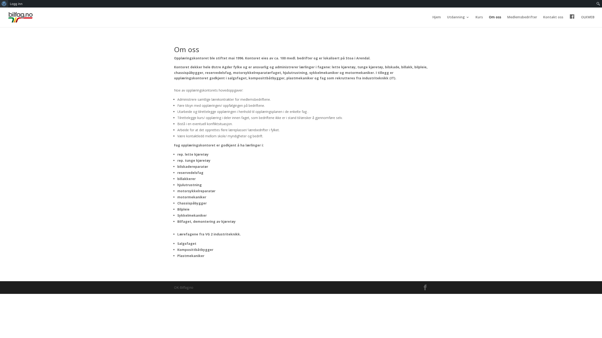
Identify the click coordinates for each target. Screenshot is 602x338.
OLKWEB (587, 17)
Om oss (495, 17)
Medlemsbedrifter (522, 17)
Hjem (436, 17)
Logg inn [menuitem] (16, 4)
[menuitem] (4, 4)
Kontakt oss (553, 17)
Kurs (479, 17)
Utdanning (456, 17)
